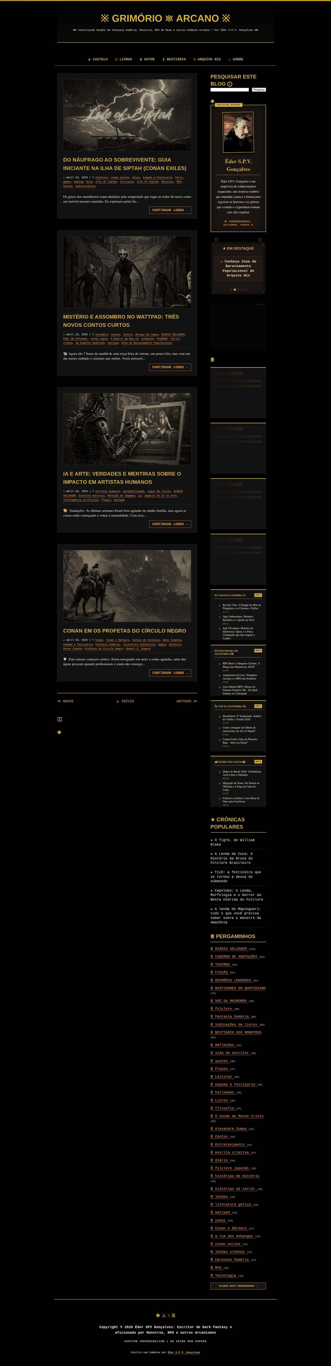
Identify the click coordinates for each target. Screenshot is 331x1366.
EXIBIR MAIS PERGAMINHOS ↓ (238, 1286)
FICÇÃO (220, 972)
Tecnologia (224, 1276)
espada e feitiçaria (77, 644)
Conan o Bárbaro (117, 640)
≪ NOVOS (65, 701)
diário (220, 1160)
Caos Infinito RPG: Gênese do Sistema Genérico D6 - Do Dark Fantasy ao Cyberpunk (240, 690)
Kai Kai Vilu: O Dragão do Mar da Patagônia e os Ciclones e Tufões (242, 606)
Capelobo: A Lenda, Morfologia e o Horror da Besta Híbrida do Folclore (237, 895)
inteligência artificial (80, 499)
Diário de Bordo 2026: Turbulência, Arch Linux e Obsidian (242, 773)
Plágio (106, 499)
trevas (67, 342)
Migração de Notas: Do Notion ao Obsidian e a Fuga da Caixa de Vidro (241, 786)
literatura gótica (232, 1205)
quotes (220, 1061)
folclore (222, 1009)
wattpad (113, 342)
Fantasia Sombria (107, 644)
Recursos (167, 181)
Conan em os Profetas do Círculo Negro (124, 631)
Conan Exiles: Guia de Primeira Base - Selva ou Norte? (240, 740)
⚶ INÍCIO (125, 701)
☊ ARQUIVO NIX (207, 59)
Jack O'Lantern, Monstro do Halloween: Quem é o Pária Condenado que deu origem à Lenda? (238, 633)
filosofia (223, 1108)
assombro (101, 334)
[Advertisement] (238, 327)
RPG (179, 181)
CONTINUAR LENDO (170, 210)
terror (175, 338)
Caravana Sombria (231, 1260)
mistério (175, 644)
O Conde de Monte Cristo (237, 1116)
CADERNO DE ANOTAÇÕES (235, 957)
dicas (136, 177)
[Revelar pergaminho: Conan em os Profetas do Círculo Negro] (127, 586)
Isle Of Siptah (147, 181)
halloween (223, 1092)
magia (162, 644)
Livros (220, 1100)
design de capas (146, 334)
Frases (220, 1069)
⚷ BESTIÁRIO (174, 59)
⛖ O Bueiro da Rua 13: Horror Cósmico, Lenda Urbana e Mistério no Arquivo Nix (238, 271)
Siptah (67, 186)
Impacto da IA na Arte (160, 495)
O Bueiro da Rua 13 (124, 338)
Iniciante (127, 181)
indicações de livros (235, 1025)
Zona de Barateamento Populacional (146, 342)
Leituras (222, 1077)
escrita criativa (231, 1152)
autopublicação (133, 491)
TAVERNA (162, 338)
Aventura (101, 177)
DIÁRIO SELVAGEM (172, 334)
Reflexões (223, 1045)
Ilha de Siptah (106, 181)
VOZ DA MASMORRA (230, 1001)
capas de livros (158, 491)
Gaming (78, 181)
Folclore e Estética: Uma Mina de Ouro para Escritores (241, 799)
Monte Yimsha (72, 648)
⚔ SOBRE (236, 59)
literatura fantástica (139, 644)
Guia (89, 181)
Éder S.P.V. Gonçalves (184, 1352)
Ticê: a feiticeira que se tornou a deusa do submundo (236, 876)
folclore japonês (231, 1168)
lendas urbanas (229, 1252)
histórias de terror (234, 1189)
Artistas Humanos (107, 491)
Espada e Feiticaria (157, 177)
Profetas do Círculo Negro (104, 648)
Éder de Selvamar (75, 338)
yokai (219, 1220)
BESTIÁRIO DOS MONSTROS (236, 1032)
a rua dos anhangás (233, 1236)
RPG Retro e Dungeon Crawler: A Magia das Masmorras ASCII (241, 665)
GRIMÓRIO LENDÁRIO (232, 980)
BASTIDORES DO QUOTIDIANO (238, 988)
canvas (115, 334)
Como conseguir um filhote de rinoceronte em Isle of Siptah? (239, 729)
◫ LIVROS (123, 59)
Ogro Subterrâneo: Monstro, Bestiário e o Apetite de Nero (238, 618)
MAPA (258, 595)
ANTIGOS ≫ (187, 701)
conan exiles (120, 177)
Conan (99, 640)
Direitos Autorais (92, 495)
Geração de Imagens (121, 495)
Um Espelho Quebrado (90, 342)
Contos (127, 334)
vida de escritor (231, 1053)
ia (139, 495)
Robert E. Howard (138, 648)
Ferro (179, 177)
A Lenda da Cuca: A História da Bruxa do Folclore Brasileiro (232, 858)
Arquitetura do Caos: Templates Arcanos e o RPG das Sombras (240, 676)
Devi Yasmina (172, 640)
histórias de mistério (235, 1176)
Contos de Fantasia (146, 640)
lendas (220, 1197)
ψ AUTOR (147, 59)
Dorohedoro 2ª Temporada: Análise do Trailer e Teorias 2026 (242, 717)
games (67, 181)
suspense (147, 338)
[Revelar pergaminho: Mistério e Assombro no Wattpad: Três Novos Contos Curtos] (127, 272)
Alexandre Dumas (230, 1129)
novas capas (99, 338)
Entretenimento (229, 1145)
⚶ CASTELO (98, 59)
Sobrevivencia (85, 186)
